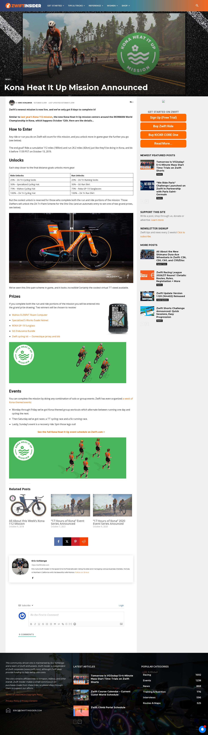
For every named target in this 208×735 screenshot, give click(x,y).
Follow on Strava (82, 572)
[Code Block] (59, 624)
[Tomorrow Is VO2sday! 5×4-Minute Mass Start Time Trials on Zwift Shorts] (147, 164)
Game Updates (162, 300)
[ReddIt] (84, 541)
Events (159, 174)
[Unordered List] (51, 624)
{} (66, 624)
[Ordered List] (47, 624)
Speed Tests (161, 264)
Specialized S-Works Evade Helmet (30, 320)
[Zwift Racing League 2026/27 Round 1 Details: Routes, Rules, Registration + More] (147, 275)
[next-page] (146, 201)
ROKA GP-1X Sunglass (23, 325)
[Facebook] (58, 541)
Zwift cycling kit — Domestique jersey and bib (36, 336)
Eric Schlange (25, 103)
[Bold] (31, 624)
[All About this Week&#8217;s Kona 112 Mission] (28, 505)
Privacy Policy (13, 701)
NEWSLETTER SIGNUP (154, 228)
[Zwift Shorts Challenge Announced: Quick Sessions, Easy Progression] (147, 311)
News (7, 79)
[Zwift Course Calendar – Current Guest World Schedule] (81, 695)
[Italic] (35, 624)
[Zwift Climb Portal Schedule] (81, 711)
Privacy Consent (29, 701)
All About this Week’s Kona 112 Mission (26, 522)
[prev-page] (142, 201)
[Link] (63, 624)
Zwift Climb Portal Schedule (108, 707)
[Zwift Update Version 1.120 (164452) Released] (147, 296)
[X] (67, 541)
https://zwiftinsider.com (40, 565)
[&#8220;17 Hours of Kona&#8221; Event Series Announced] (70, 505)
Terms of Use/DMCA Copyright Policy (24, 694)
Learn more (157, 219)
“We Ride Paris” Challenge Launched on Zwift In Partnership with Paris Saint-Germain (171, 188)
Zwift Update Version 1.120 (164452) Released (170, 295)
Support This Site (152, 212)
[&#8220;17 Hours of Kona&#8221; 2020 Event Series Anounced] (112, 505)
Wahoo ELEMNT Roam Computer (30, 314)
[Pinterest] (75, 541)
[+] (70, 624)
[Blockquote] (55, 624)
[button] (197, 5)
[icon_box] (24, 710)
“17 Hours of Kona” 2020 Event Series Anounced (109, 522)
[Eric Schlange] (12, 103)
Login (121, 605)
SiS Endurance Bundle (23, 331)
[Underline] (39, 624)
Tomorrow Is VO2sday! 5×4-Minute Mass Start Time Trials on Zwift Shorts (112, 678)
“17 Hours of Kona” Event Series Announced (67, 522)
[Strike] (43, 624)
